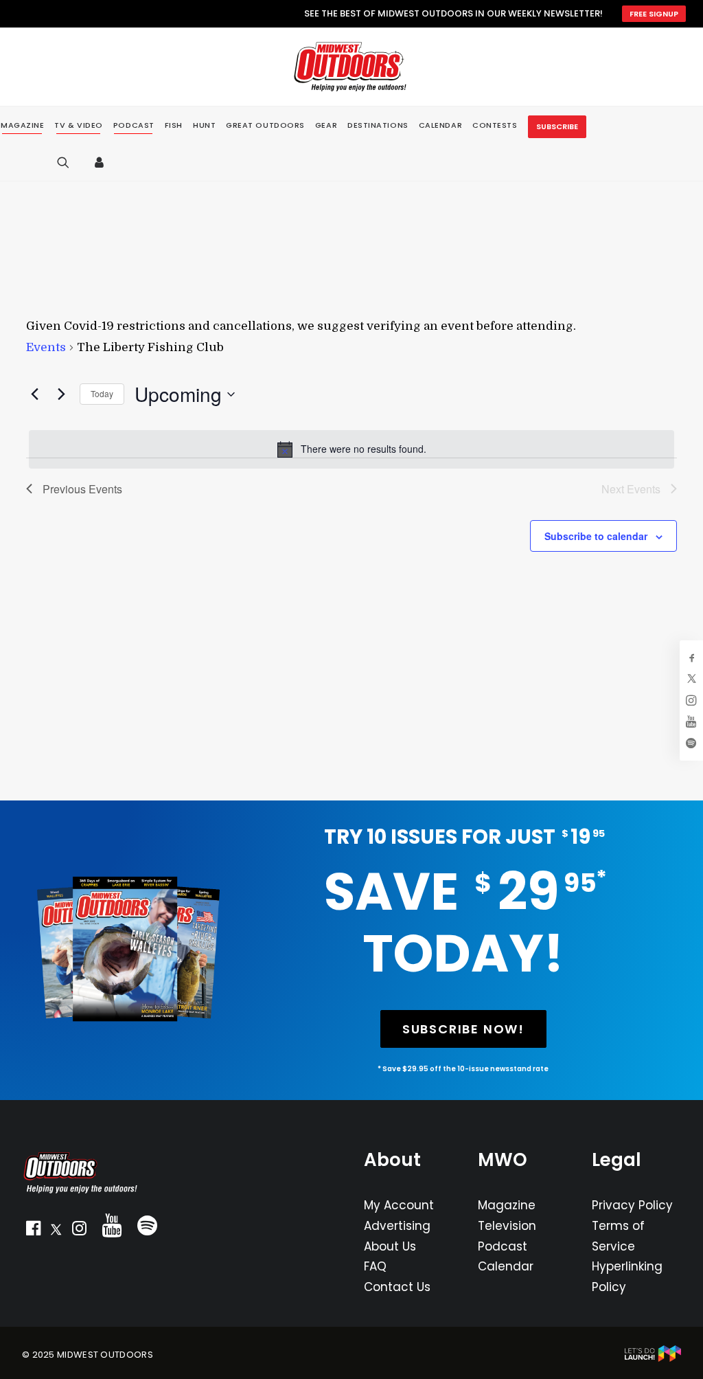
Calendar (505, 1266)
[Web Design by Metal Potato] (653, 1359)
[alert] (351, 449)
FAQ (375, 1266)
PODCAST (133, 125)
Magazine (506, 1205)
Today (102, 393)
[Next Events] (61, 394)
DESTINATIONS (377, 125)
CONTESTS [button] (494, 125)
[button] (33, 1231)
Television (507, 1226)
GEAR (326, 125)
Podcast (502, 1246)
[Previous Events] (34, 394)
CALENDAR (440, 125)
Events (46, 347)
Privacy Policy (632, 1205)
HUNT (204, 125)
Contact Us (397, 1287)
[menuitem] (78, 125)
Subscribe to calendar (595, 536)
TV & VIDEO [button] (78, 125)
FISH (174, 125)
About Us (390, 1246)
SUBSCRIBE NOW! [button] (463, 1029)
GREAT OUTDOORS (265, 125)
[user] (103, 162)
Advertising (397, 1226)
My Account (399, 1205)
